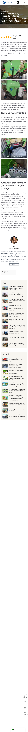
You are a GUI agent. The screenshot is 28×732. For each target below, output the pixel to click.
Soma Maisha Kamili (14, 264)
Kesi (8, 11)
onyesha (11, 272)
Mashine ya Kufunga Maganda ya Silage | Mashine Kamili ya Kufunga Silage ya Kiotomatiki (13, 107)
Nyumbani (3, 11)
